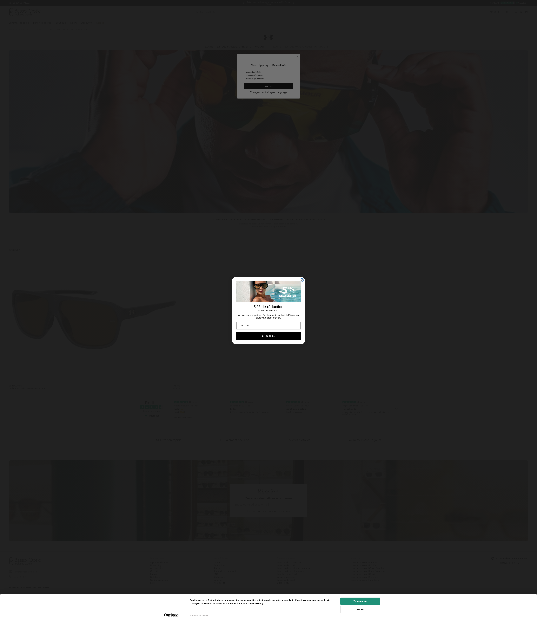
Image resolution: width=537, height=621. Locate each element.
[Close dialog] (301, 280)
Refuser (360, 609)
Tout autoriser (360, 601)
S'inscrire (268, 336)
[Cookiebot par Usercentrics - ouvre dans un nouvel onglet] (171, 615)
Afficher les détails (199, 615)
